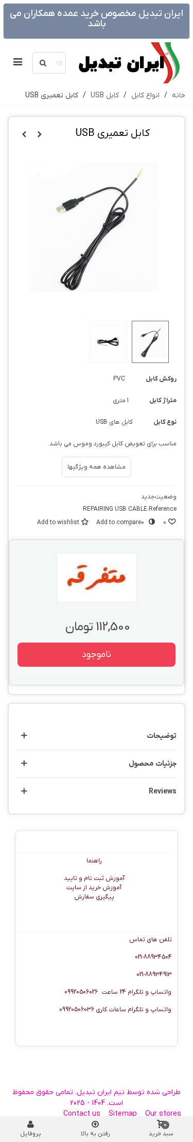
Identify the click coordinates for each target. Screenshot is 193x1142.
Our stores (163, 1114)
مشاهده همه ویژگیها (96, 467)
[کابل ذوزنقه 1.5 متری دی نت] (24, 135)
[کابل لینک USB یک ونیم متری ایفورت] (39, 135)
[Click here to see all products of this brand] (96, 577)
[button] (96, 736)
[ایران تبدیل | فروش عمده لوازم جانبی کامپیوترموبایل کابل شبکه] (128, 62)
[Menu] (17, 63)
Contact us (81, 1114)
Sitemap (123, 1114)
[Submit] (43, 63)
